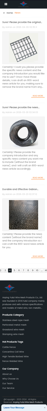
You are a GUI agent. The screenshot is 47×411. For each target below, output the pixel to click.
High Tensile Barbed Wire (15, 356)
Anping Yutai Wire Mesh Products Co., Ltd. (23, 404)
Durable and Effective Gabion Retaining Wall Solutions (19, 191)
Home (10, 13)
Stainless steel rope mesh (15, 320)
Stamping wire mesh (13, 334)
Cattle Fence (9, 347)
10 (37, 270)
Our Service (8, 388)
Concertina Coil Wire (13, 351)
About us (7, 374)
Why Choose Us (10, 378)
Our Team (7, 383)
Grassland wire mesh (13, 329)
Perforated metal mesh (14, 324)
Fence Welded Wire (12, 361)
